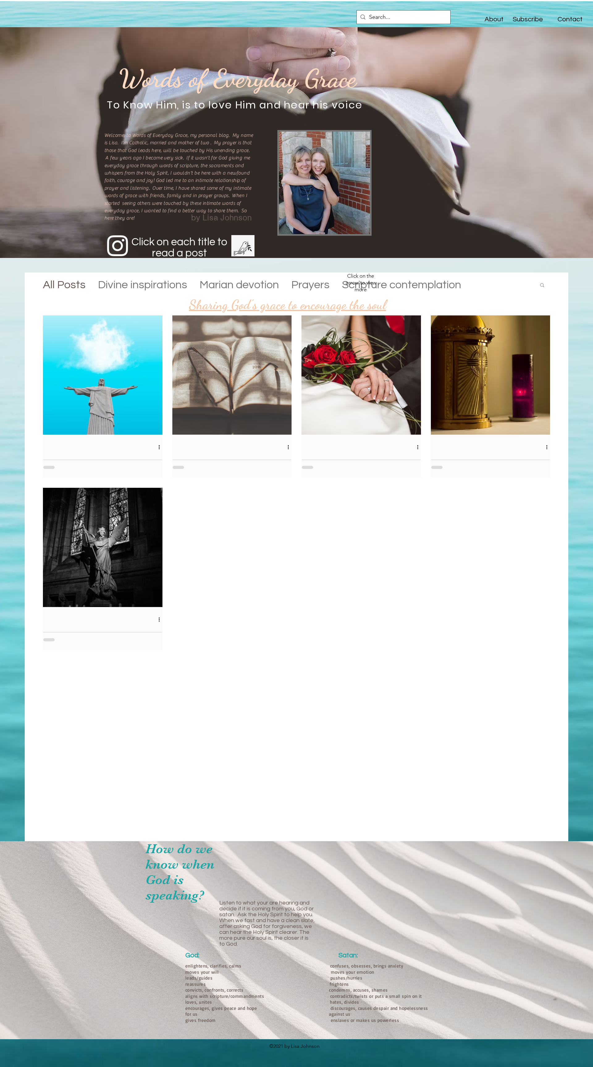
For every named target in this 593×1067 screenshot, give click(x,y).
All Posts (64, 285)
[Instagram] (117, 246)
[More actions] (161, 447)
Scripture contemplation (401, 285)
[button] (542, 285)
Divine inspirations (142, 285)
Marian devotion (239, 285)
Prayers (310, 285)
